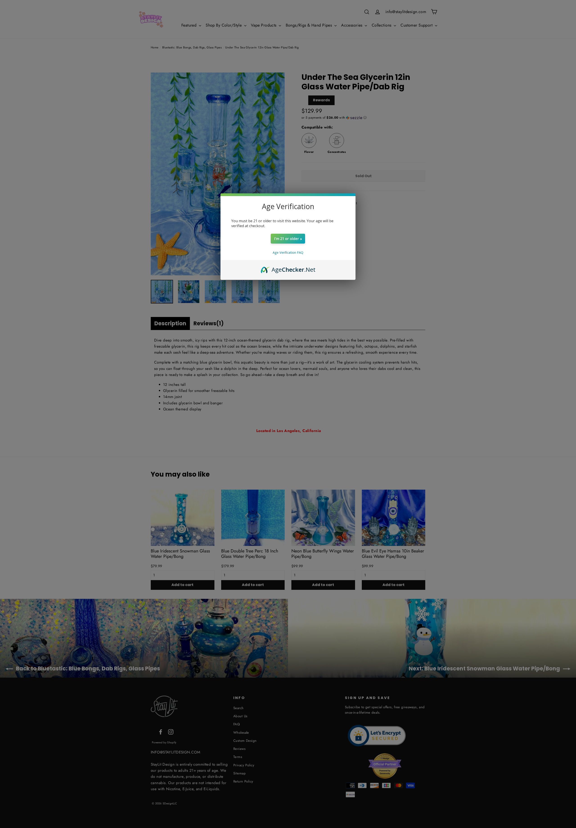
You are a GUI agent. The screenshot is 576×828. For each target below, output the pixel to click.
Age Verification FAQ (288, 252)
